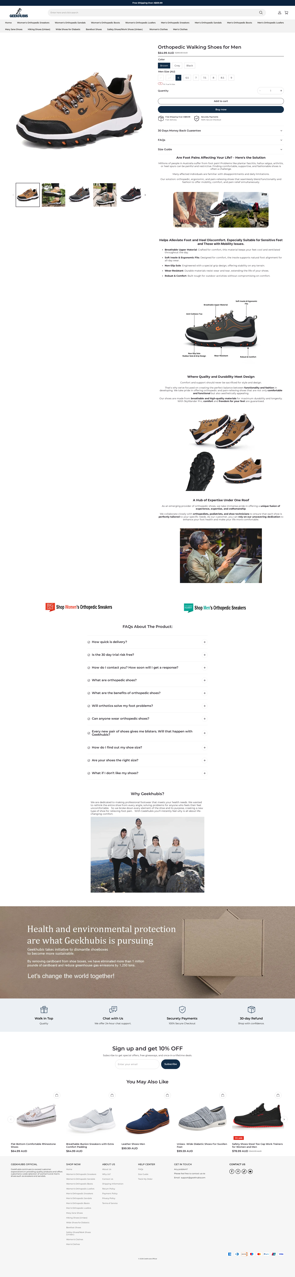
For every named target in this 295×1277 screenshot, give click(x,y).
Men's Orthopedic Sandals (208, 22)
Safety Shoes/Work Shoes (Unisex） (125, 29)
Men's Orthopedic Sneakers (175, 22)
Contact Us (107, 1179)
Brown (164, 65)
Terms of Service (110, 1203)
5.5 (169, 77)
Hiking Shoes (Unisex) (39, 29)
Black (189, 65)
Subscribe (170, 1064)
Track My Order (145, 1179)
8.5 (222, 77)
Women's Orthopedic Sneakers (33, 22)
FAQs (140, 1169)
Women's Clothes (158, 29)
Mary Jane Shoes (13, 29)
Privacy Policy (108, 1198)
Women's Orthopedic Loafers (140, 22)
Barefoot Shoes (94, 29)
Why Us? (106, 1174)
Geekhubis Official (150, 1259)
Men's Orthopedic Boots (239, 22)
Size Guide (143, 1174)
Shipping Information (112, 1184)
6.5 (187, 77)
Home (8, 22)
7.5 (204, 77)
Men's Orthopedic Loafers (270, 22)
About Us (106, 1169)
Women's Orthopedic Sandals (70, 22)
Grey (177, 65)
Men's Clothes (180, 29)
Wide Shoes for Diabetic (68, 29)
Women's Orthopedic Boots (105, 22)
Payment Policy (109, 1193)
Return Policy (108, 1189)
